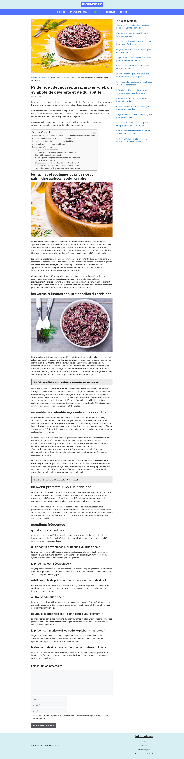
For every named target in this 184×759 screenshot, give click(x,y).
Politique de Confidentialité (144, 754)
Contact (143, 741)
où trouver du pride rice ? (47, 160)
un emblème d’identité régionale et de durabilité (53, 141)
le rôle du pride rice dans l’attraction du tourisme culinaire (59, 168)
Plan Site (144, 745)
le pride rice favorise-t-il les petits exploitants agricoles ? (59, 165)
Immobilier (110, 12)
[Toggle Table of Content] (93, 132)
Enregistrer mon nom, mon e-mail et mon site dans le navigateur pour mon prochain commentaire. (70, 717)
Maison (97, 12)
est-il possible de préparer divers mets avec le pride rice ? (59, 158)
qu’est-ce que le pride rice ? (48, 150)
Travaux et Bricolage (80, 12)
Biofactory (35, 77)
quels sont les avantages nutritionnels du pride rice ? (57, 152)
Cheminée (61, 12)
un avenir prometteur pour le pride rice (49, 144)
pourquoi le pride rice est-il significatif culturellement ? (58, 163)
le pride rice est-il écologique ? (49, 155)
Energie (123, 12)
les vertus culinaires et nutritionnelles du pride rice (54, 138)
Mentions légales (144, 749)
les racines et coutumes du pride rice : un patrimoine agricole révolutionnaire (64, 135)
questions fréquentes (43, 147)
